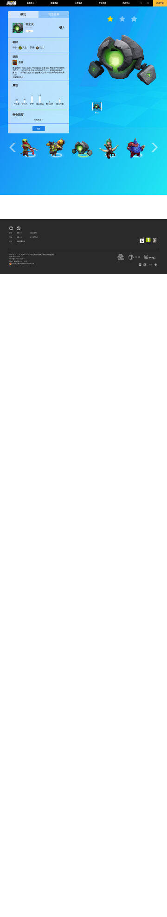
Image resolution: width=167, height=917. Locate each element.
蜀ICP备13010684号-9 (17, 259)
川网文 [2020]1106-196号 (18, 261)
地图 (38, 128)
